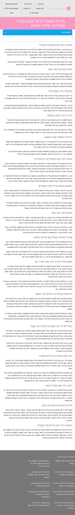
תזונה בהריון (34, 13)
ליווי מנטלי (27, 8)
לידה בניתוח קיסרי (11, 4)
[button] (5, 32)
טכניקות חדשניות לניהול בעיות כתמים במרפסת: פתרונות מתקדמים (64, 505)
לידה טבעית (40, 8)
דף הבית (41, 4)
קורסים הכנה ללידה (11, 8)
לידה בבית (27, 4)
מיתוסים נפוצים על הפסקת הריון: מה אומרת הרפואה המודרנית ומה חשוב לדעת (38, 463)
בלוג (11, 13)
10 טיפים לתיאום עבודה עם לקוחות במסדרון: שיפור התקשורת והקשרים (38, 474)
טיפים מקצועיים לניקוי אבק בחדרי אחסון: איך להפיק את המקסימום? (38, 494)
